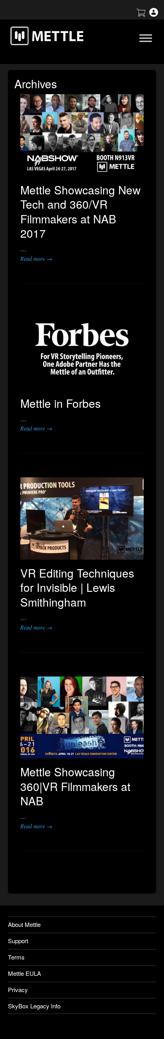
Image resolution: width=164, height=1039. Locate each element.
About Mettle (24, 924)
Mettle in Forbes (60, 403)
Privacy (18, 989)
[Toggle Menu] (145, 38)
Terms (16, 957)
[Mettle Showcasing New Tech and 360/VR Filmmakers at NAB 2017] (82, 135)
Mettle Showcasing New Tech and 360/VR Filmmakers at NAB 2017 (80, 211)
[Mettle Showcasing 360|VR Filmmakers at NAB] (82, 718)
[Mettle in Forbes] (82, 349)
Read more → (36, 258)
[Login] (153, 14)
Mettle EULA (24, 973)
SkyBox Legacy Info (34, 1006)
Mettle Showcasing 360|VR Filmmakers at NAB (75, 786)
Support (18, 940)
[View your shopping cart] (141, 14)
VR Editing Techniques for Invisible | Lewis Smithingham (77, 587)
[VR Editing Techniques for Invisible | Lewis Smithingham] (82, 518)
